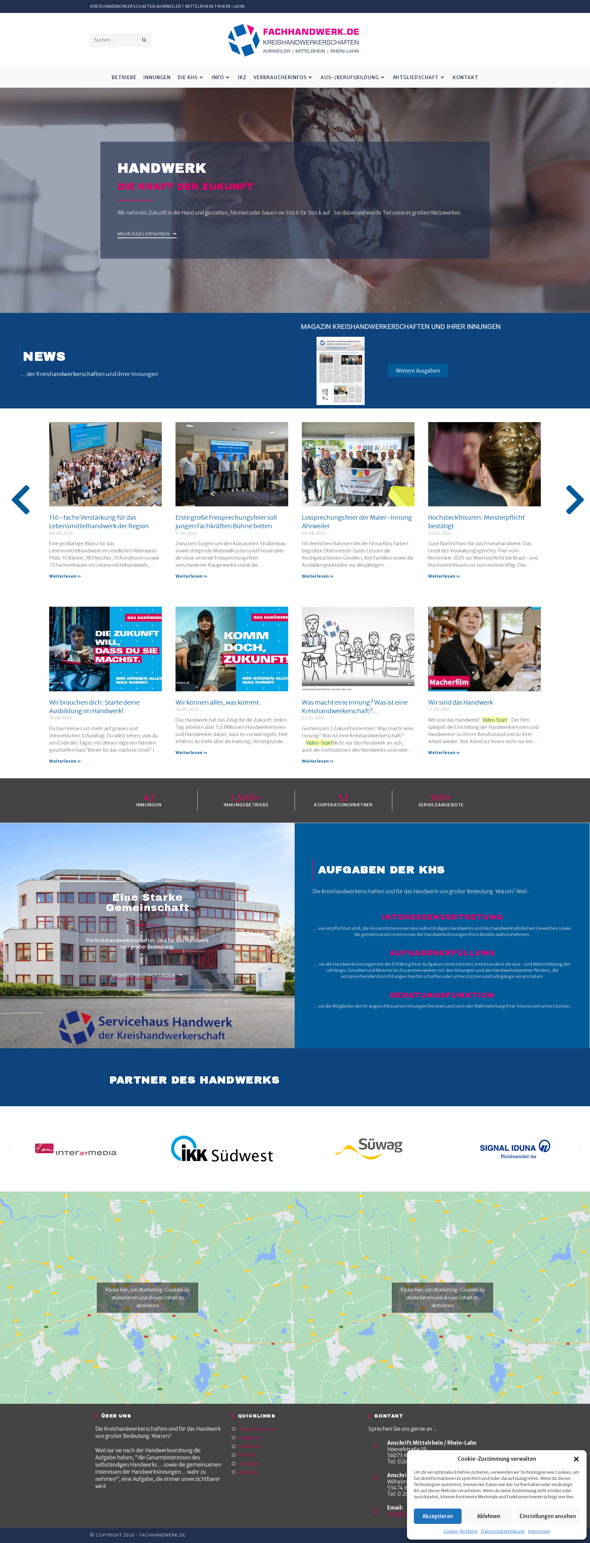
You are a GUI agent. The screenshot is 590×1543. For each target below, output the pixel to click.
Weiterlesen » (65, 576)
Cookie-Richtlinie (461, 1531)
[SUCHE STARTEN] (144, 40)
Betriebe (248, 1472)
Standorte (250, 1446)
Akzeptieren (437, 1516)
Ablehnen (488, 1516)
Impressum (539, 1531)
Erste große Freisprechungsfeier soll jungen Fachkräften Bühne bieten (226, 522)
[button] (576, 1459)
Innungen (249, 1464)
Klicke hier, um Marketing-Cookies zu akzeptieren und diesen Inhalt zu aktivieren (147, 1298)
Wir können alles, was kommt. (218, 702)
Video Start (494, 720)
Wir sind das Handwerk (460, 702)
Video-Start (319, 743)
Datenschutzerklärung (503, 1531)
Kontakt (247, 1455)
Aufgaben (249, 1438)
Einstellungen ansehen (548, 1516)
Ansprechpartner (257, 1429)
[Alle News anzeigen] (20, 500)
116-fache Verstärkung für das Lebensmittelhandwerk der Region (99, 522)
